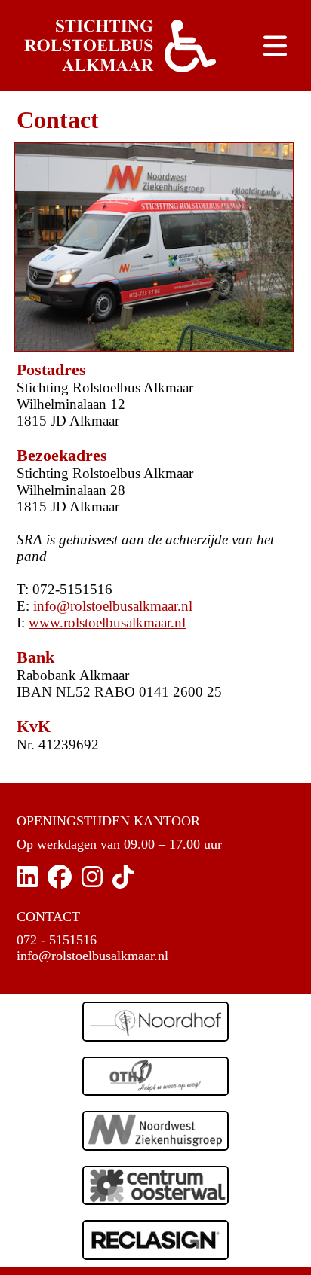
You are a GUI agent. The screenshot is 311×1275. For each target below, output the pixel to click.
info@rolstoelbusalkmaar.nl (112, 606)
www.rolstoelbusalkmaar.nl (107, 622)
